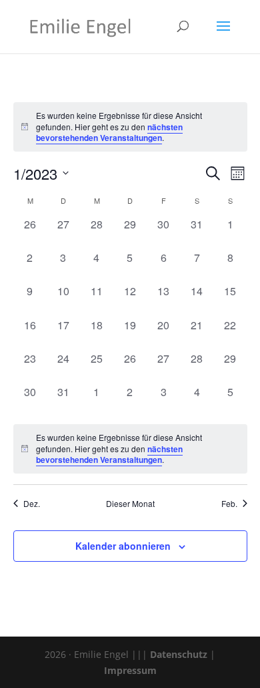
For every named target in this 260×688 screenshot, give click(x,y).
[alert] (130, 449)
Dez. (31, 503)
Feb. (229, 503)
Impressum (130, 670)
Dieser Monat (130, 503)
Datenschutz (178, 654)
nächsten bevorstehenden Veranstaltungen (109, 132)
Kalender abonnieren (123, 545)
